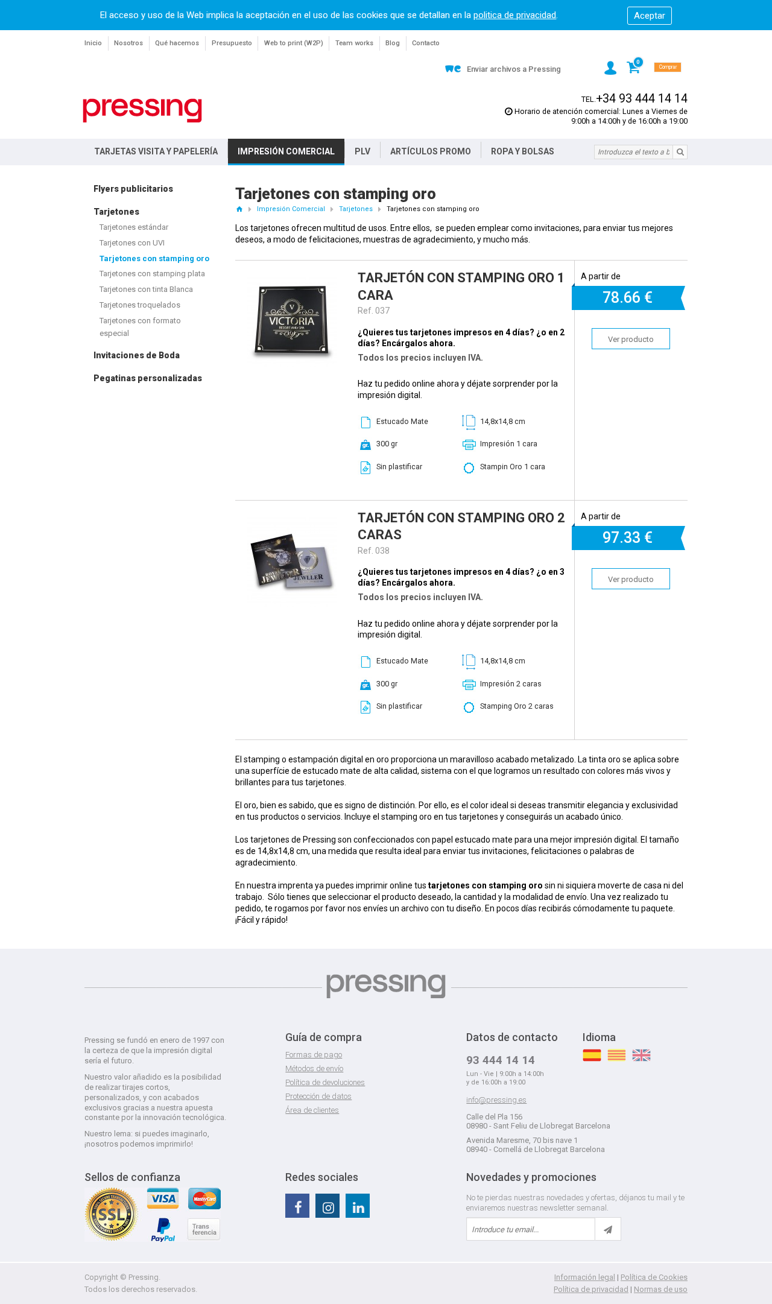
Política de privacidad (591, 1289)
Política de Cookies (654, 1277)
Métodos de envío (314, 1068)
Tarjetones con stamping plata (152, 273)
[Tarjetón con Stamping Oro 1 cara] (292, 283)
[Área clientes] (610, 68)
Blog (392, 43)
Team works (354, 43)
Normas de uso (661, 1289)
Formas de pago (313, 1054)
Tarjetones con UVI (132, 242)
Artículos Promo (430, 151)
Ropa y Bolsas (522, 151)
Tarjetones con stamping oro (154, 258)
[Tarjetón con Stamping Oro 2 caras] (292, 523)
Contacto (426, 43)
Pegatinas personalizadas (147, 378)
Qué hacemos (177, 43)
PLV (362, 151)
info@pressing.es (496, 1099)
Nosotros (128, 43)
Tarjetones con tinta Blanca (146, 289)
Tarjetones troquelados (140, 304)
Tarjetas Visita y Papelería (156, 151)
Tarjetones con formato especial (140, 327)
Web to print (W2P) (293, 43)
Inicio (93, 43)
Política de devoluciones (325, 1082)
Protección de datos (318, 1096)
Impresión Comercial (286, 151)
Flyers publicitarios (133, 189)
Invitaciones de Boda (136, 355)
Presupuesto (232, 43)
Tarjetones (116, 212)
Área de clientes (312, 1110)
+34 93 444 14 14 (642, 99)
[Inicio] (239, 209)
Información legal (584, 1277)
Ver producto (631, 339)
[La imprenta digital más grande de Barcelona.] (142, 110)
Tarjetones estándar (134, 227)
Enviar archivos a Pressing (514, 69)
